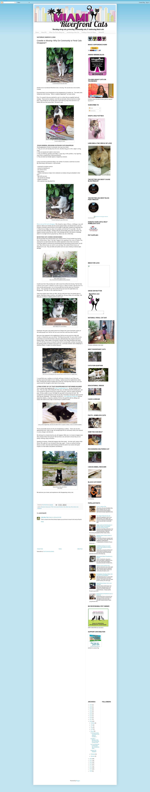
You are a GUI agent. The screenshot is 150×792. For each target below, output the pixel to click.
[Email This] (59, 505)
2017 (91, 719)
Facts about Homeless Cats (59, 506)
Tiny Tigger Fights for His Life (103, 515)
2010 (91, 769)
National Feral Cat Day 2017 (103, 565)
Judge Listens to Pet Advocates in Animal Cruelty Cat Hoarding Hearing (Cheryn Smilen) (104, 526)
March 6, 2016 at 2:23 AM (55, 517)
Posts (91, 108)
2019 (91, 715)
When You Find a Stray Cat (56, 32)
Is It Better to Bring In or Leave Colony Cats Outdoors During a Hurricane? (103, 547)
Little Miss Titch (45, 517)
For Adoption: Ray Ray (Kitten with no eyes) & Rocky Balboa (104, 575)
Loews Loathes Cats (101, 506)
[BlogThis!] (61, 505)
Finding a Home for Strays (89, 32)
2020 (91, 713)
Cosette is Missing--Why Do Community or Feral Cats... (95, 740)
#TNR (52, 506)
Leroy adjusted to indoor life (71, 396)
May (92, 727)
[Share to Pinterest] (65, 505)
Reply (42, 521)
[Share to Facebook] (64, 505)
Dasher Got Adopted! (93, 751)
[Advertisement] (99, 662)
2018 (91, 717)
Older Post (79, 549)
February (93, 754)
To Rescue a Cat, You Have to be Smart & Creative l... (95, 734)
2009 (91, 771)
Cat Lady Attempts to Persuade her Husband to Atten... (95, 746)
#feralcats (43, 506)
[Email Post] (56, 504)
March (92, 731)
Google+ (5, 0)
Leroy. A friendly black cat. (61, 388)
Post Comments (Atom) (48, 551)
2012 (91, 764)
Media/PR (101, 32)
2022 (91, 709)
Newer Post (40, 549)
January (93, 756)
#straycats (47, 506)
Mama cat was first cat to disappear (46, 224)
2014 (91, 760)
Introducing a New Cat (73, 32)
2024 (91, 705)
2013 (91, 762)
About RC (44, 32)
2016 (91, 721)
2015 (91, 758)
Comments (92, 110)
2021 (91, 711)
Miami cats (68, 506)
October (93, 723)
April (92, 729)
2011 (91, 767)
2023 (91, 707)
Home (37, 32)
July (92, 725)
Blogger (78, 780)
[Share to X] (62, 505)
